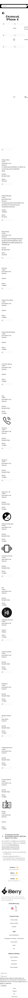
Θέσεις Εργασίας (14, 967)
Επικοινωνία (14, 960)
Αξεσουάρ (14, 926)
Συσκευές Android (14, 923)
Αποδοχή (3, 985)
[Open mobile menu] (2, 2)
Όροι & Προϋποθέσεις (14, 935)
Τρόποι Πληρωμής (14, 957)
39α (14, 948)
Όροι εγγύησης (14, 941)
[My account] (25, 2)
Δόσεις (14, 945)
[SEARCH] (27, 5)
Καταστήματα (14, 963)
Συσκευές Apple (14, 919)
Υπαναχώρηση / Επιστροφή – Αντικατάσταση (14, 938)
